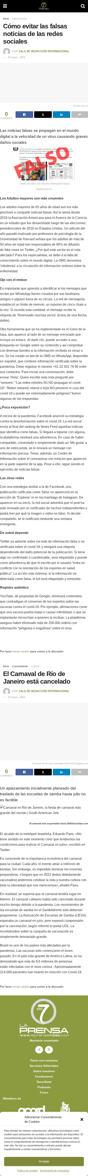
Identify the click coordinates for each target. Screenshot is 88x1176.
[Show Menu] (5, 6)
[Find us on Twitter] (49, 1049)
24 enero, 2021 (16, 57)
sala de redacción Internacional (44, 51)
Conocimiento (20, 666)
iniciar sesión (21, 651)
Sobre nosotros (44, 1071)
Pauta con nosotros (44, 1060)
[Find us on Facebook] (39, 1049)
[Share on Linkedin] (61, 114)
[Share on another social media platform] (79, 114)
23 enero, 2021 (16, 697)
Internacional (19, 18)
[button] (82, 1119)
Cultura (35, 666)
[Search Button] (83, 6)
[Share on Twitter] (43, 114)
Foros (44, 1092)
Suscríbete (44, 1081)
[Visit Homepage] (44, 6)
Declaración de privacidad (54, 1170)
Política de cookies (27, 1170)
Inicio (6, 18)
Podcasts (44, 1087)
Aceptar (44, 1161)
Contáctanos (44, 1076)
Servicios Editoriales (44, 1065)
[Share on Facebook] (24, 114)
